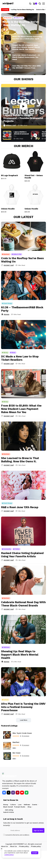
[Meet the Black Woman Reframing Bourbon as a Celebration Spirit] (7, 38)
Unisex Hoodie (8, 209)
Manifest (16, 742)
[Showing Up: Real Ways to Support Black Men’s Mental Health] (23, 629)
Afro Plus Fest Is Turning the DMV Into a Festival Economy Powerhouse (23, 707)
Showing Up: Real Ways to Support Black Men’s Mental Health (19, 654)
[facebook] (4, 793)
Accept (34, 853)
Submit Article (8, 812)
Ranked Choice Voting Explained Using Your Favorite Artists (22, 555)
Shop (29, 807)
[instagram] (13, 793)
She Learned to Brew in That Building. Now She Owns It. (20, 460)
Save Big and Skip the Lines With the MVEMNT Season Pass (26, 67)
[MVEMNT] (8, 3)
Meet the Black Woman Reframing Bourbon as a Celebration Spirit (27, 37)
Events (34, 804)
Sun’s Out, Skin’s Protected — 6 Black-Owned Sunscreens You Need (25, 57)
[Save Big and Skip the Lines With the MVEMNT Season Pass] (7, 67)
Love (19, 804)
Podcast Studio (19, 807)
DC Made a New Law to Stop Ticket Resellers (20, 358)
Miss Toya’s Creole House (22, 733)
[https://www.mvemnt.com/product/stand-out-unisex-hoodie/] (35, 161)
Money (5, 804)
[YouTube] (22, 793)
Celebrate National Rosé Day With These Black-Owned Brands (23, 604)
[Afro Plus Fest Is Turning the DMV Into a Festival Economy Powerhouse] (23, 681)
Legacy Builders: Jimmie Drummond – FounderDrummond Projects (23, 118)
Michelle (6, 314)
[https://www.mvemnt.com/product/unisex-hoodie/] (35, 194)
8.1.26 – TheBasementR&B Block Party (22, 309)
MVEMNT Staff (11, 29)
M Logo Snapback (9, 175)
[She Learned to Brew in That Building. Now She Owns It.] (23, 436)
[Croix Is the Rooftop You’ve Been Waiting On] (23, 236)
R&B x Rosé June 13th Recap (19, 507)
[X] (8, 793)
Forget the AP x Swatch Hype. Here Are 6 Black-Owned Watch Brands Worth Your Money (26, 47)
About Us (4, 846)
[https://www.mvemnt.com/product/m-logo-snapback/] (11, 161)
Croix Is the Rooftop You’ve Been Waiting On (17, 9)
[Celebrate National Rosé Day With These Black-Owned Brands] (23, 580)
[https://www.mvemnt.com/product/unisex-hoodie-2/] (11, 194)
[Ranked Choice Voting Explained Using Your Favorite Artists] (23, 531)
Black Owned (8, 807)
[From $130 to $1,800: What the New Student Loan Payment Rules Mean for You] (23, 383)
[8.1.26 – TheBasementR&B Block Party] (23, 285)
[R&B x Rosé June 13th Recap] (23, 485)
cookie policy (9, 855)
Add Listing (9, 810)
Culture (13, 804)
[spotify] (26, 793)
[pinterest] (17, 793)
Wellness (27, 804)
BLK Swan (16, 753)
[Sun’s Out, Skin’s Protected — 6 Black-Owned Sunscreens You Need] (7, 57)
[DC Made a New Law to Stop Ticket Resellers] (23, 334)
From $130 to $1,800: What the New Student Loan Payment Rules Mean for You (21, 409)
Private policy (24, 846)
